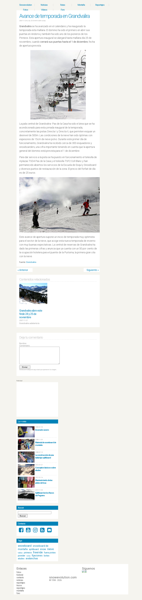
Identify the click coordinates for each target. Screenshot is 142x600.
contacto (20, 577)
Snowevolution (25, 5)
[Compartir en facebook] (96, 263)
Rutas (62, 5)
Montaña (81, 5)
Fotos (25, 9)
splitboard (34, 549)
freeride (38, 552)
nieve (50, 549)
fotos (19, 572)
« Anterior (23, 270)
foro (18, 593)
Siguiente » (93, 270)
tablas (20, 553)
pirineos (28, 552)
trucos (19, 585)
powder (21, 555)
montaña (20, 590)
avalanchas (32, 558)
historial (20, 575)
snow (43, 549)
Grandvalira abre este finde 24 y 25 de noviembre (30, 314)
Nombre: (23, 343)
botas (46, 555)
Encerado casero (42, 430)
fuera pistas (50, 552)
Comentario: (24, 345)
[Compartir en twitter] (93, 263)
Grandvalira (31, 262)
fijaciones (37, 555)
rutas (28, 556)
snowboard (24, 545)
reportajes (21, 582)
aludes (21, 558)
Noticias (44, 5)
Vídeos (44, 9)
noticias (20, 580)
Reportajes (99, 5)
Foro (63, 9)
